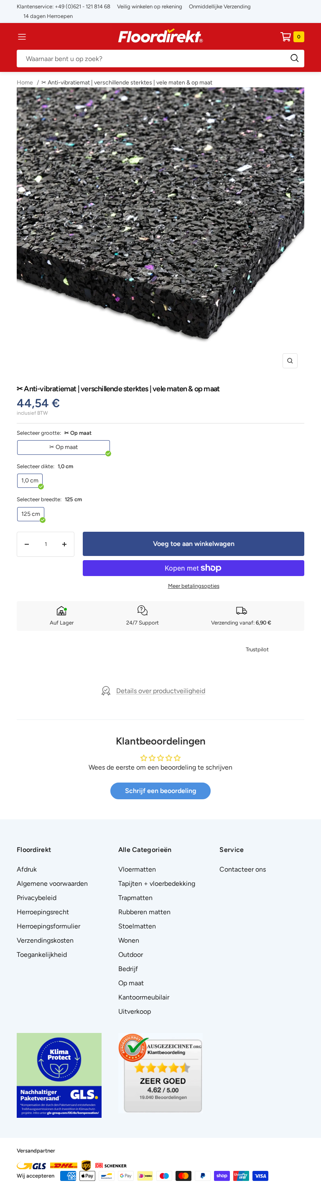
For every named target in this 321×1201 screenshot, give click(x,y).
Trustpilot (257, 649)
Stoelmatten (137, 926)
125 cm (30, 514)
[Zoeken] (160, 58)
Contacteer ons (242, 869)
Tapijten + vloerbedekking (156, 883)
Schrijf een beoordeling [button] (160, 791)
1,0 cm (29, 480)
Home (25, 82)
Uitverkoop (134, 1011)
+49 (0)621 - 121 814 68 (82, 6)
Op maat (131, 983)
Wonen (128, 940)
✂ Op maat (63, 447)
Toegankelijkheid (42, 955)
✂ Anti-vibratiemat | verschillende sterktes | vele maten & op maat (126, 82)
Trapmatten (135, 898)
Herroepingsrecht (43, 912)
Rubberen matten (144, 912)
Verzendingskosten (45, 940)
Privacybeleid (36, 898)
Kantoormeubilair (143, 997)
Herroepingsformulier (48, 926)
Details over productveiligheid (160, 691)
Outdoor (130, 955)
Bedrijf (128, 969)
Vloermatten (137, 869)
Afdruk (27, 869)
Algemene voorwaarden (52, 883)
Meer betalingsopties (193, 586)
